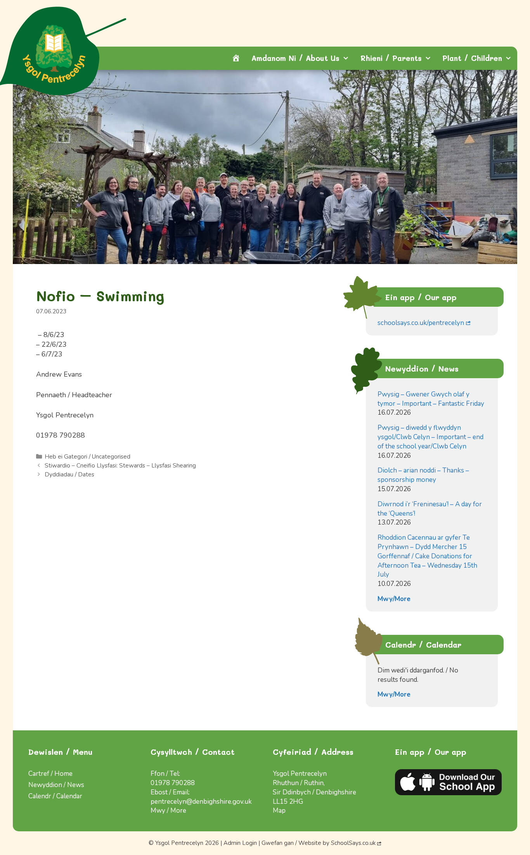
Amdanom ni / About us (295, 58)
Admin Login (240, 843)
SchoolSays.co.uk (353, 843)
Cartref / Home (50, 773)
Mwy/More (394, 598)
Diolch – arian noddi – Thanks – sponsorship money (423, 475)
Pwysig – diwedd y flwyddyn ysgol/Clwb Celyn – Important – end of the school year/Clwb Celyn (430, 437)
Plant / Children (472, 58)
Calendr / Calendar (55, 796)
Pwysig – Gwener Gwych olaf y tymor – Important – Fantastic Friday (431, 399)
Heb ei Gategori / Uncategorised (87, 457)
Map (279, 810)
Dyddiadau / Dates (69, 474)
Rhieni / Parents (391, 58)
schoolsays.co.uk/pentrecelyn (421, 322)
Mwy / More (168, 810)
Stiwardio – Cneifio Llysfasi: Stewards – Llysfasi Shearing (120, 465)
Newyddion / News (56, 784)
